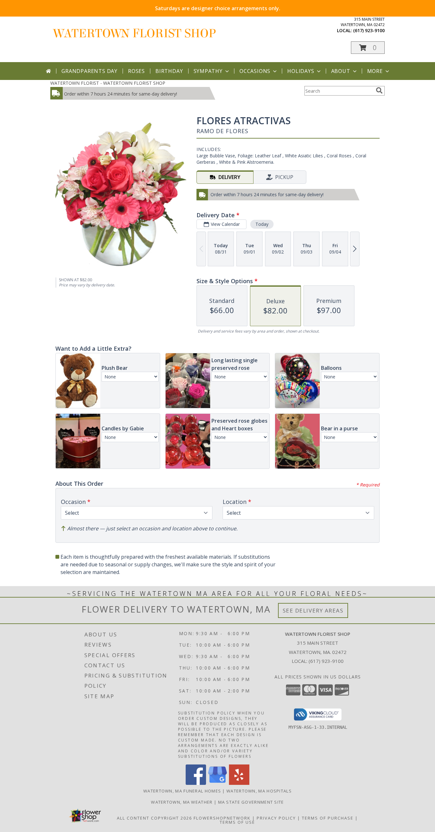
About (340, 71)
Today (261, 224)
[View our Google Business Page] (217, 783)
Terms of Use (237, 822)
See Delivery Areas (313, 610)
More (375, 71)
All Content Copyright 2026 (154, 818)
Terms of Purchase (327, 818)
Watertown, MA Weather (181, 802)
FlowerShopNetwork (222, 818)
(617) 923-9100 (369, 30)
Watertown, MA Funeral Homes (182, 791)
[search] (379, 90)
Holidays (300, 71)
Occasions (254, 71)
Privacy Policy (276, 818)
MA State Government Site (251, 802)
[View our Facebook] (196, 783)
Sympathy (208, 71)
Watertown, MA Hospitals (259, 791)
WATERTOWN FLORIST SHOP (134, 33)
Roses (136, 71)
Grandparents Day (89, 71)
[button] (368, 47)
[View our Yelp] (239, 783)
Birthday (169, 71)
